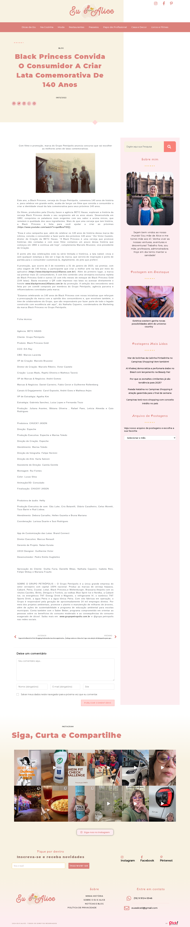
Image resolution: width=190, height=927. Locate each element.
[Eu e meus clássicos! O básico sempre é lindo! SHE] (27, 768)
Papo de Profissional (115, 27)
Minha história (94, 896)
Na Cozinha (46, 27)
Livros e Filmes (159, 27)
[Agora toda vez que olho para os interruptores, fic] (54, 768)
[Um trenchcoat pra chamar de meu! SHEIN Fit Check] (81, 768)
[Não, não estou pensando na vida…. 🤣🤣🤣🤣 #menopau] (162, 768)
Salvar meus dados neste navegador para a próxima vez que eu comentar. (59, 694)
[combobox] (144, 146)
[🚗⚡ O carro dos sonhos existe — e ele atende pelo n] (135, 768)
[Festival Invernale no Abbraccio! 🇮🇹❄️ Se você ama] (54, 804)
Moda (61, 27)
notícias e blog (94, 904)
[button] (14, 103)
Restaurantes (76, 27)
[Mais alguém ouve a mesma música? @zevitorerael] (135, 804)
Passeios (94, 27)
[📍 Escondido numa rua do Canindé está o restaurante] (27, 804)
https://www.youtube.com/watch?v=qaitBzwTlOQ (44, 227)
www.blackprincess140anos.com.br (44, 283)
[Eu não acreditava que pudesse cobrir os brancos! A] (81, 804)
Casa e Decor (139, 27)
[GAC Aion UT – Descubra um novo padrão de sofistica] (162, 804)
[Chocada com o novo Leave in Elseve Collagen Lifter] (108, 804)
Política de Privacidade (82, 907)
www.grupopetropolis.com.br (75, 616)
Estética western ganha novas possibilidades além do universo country (149, 324)
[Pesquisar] (170, 146)
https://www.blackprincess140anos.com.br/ (52, 271)
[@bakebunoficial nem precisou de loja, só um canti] (108, 768)
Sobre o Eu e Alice (94, 900)
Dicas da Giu (29, 27)
